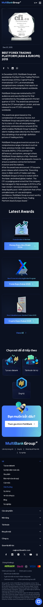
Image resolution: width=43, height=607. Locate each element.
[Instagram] (18, 554)
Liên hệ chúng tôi (7, 449)
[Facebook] (6, 554)
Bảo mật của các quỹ (11, 478)
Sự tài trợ (7, 491)
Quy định (7, 474)
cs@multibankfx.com (21, 550)
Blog (5, 500)
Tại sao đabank (9, 466)
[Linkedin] (12, 554)
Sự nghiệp (22, 453)
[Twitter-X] (24, 554)
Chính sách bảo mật (8, 571)
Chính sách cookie (25, 571)
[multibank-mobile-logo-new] (11, 2)
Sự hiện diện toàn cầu (11, 470)
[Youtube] (31, 554)
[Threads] (37, 554)
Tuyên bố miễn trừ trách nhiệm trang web (17, 576)
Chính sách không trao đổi (26, 579)
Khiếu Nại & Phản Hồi (32, 449)
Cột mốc (7, 483)
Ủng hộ (19, 449)
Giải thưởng (8, 487)
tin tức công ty (9, 495)
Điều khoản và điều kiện (11, 574)
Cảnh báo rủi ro (9, 579)
